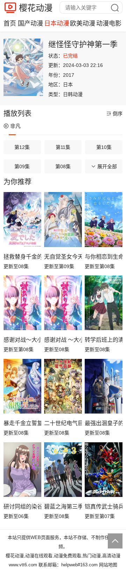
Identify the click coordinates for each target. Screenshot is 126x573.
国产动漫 (30, 23)
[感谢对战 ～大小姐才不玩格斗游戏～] (63, 302)
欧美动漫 (82, 23)
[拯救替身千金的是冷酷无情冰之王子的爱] (22, 219)
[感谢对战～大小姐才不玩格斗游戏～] (22, 302)
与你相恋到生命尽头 (103, 257)
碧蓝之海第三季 (63, 507)
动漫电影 (108, 23)
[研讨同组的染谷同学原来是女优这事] (22, 469)
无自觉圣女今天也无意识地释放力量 (63, 257)
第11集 (63, 147)
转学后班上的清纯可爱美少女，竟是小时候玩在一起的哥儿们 (103, 340)
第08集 (63, 166)
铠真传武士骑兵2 (103, 507)
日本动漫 (56, 23)
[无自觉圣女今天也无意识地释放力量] (63, 219)
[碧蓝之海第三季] (63, 469)
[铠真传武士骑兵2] (103, 469)
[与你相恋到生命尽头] (103, 219)
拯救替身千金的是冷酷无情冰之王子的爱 (22, 257)
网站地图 (108, 564)
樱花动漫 (35, 8)
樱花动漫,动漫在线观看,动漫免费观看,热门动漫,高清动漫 (63, 555)
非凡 (15, 126)
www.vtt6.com (23, 564)
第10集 (104, 147)
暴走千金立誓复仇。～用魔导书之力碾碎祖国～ (22, 423)
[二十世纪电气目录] (63, 386)
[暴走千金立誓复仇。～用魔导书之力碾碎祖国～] (22, 386)
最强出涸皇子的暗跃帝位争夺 (103, 423)
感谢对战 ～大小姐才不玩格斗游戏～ (63, 340)
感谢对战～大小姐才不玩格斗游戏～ (22, 340)
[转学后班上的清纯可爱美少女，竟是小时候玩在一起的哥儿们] (103, 302)
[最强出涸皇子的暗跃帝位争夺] (103, 386)
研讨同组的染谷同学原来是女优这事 (22, 507)
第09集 (22, 166)
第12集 (22, 147)
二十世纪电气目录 (63, 423)
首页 (10, 23)
